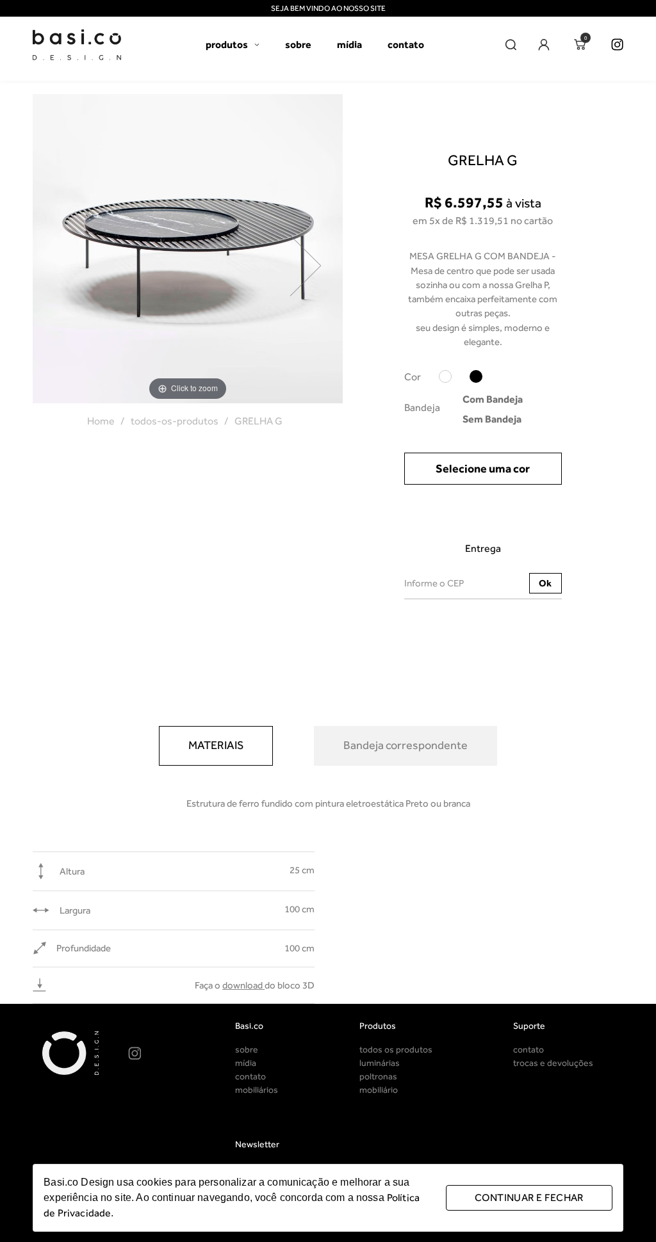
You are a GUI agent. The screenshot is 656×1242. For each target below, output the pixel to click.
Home (101, 421)
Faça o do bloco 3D (255, 985)
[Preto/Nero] (476, 378)
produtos (227, 44)
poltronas (378, 1076)
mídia (349, 44)
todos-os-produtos (174, 421)
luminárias (379, 1063)
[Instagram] (617, 44)
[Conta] (543, 44)
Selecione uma (483, 469)
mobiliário (378, 1090)
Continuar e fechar (529, 1197)
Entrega (483, 548)
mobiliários (256, 1090)
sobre (298, 44)
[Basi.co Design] (77, 44)
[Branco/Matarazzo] (445, 378)
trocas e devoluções (553, 1063)
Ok (545, 583)
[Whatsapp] (167, 1053)
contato (406, 44)
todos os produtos (395, 1049)
